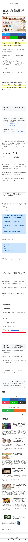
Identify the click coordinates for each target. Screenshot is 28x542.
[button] (25, 280)
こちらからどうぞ (15, 330)
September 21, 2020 (18, 131)
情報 (4, 392)
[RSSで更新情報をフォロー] (20, 410)
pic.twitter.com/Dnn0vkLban (9, 125)
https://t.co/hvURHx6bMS (9, 124)
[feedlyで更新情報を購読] (8, 410)
